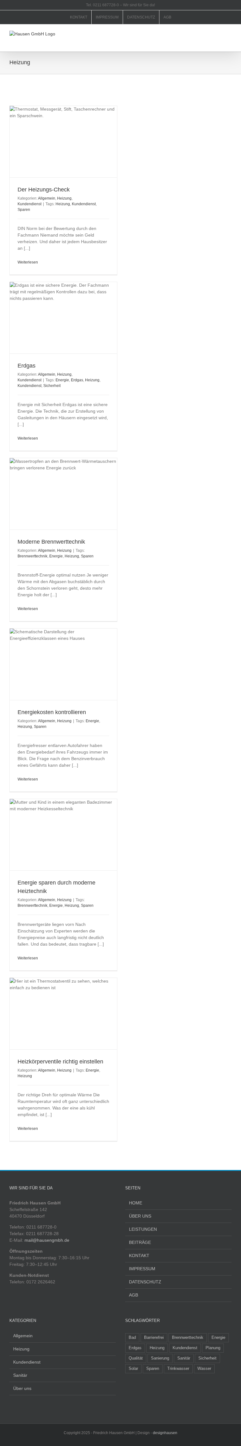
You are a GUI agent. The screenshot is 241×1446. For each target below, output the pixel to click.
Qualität (136, 1358)
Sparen (24, 209)
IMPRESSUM (142, 1268)
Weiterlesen (28, 262)
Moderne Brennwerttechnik (51, 542)
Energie (62, 380)
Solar (133, 1368)
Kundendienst (29, 204)
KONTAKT (139, 1255)
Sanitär (20, 1375)
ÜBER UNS (140, 1216)
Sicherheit (52, 386)
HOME (135, 1202)
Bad (132, 1337)
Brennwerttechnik (32, 556)
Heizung (64, 198)
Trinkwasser (178, 1368)
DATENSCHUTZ (145, 1281)
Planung (213, 1348)
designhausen (165, 1433)
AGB (133, 1294)
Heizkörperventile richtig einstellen (60, 1061)
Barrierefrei (154, 1337)
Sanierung (160, 1358)
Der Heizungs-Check (44, 189)
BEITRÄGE (140, 1242)
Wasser (204, 1368)
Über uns (22, 1388)
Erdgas (26, 366)
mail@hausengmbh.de (46, 1240)
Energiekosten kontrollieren (52, 712)
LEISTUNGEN (143, 1229)
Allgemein (46, 198)
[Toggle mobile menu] (229, 34)
